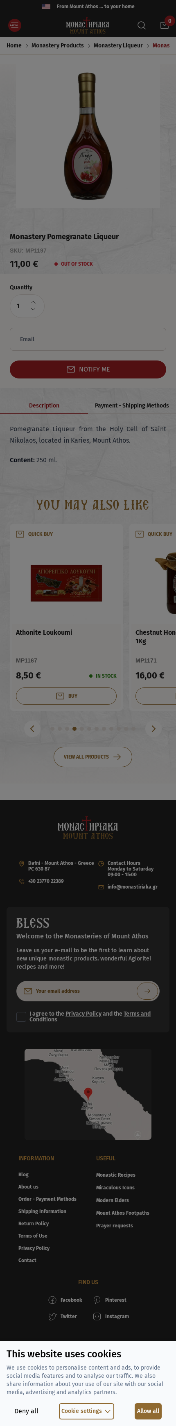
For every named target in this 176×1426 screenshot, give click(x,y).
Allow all (148, 1411)
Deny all (26, 1411)
